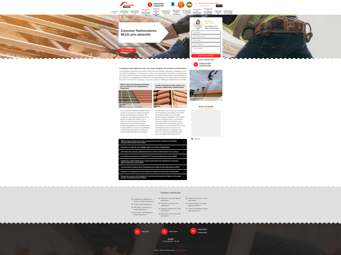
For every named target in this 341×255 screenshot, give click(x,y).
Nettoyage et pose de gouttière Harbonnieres (171, 215)
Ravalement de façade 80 (135, 12)
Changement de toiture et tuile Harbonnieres (197, 199)
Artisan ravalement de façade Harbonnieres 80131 (197, 204)
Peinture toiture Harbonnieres (143, 204)
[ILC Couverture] (127, 5)
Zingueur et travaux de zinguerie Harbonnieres (171, 199)
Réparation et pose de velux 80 (166, 12)
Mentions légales (181, 250)
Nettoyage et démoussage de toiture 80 (146, 12)
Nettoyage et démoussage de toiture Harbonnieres (143, 214)
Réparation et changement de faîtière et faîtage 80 (208, 12)
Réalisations (127, 50)
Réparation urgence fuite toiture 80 (176, 12)
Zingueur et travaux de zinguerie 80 (156, 12)
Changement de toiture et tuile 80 (228, 12)
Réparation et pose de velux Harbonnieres (169, 204)
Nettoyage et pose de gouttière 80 (187, 12)
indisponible (158, 4)
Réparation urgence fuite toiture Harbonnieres (171, 210)
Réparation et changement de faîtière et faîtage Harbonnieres (144, 200)
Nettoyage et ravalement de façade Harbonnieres (143, 208)
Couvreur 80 (114, 12)
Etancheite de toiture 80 (124, 12)
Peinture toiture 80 (218, 12)
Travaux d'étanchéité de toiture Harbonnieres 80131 (198, 210)
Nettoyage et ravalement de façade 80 (197, 12)
